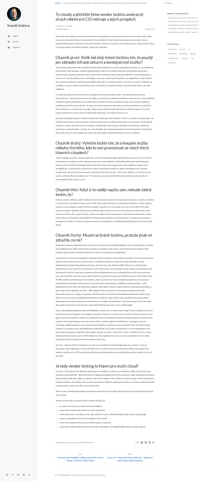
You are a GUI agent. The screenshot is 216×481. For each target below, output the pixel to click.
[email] (24, 474)
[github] (12, 474)
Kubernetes (172, 49)
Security (182, 49)
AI (189, 49)
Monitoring (183, 54)
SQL (192, 58)
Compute (184, 58)
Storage (193, 54)
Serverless (172, 63)
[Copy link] (153, 443)
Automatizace (173, 58)
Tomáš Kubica (18, 26)
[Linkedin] (149, 443)
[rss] (29, 474)
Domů (57, 3)
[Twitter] (142, 443)
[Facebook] (145, 443)
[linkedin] (18, 474)
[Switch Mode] (7, 474)
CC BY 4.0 (84, 442)
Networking (172, 54)
